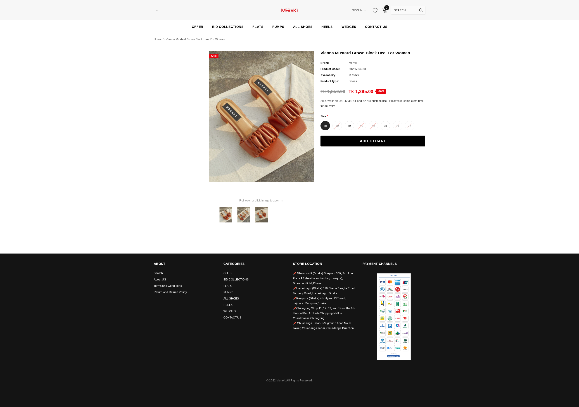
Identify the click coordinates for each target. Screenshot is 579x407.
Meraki (353, 63)
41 (361, 125)
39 (337, 125)
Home (157, 39)
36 (397, 125)
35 (385, 125)
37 (409, 125)
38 (325, 125)
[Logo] (289, 9)
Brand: (325, 63)
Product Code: (330, 69)
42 (373, 125)
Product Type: (329, 81)
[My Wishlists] (374, 10)
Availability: (328, 75)
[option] (261, 116)
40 (349, 125)
